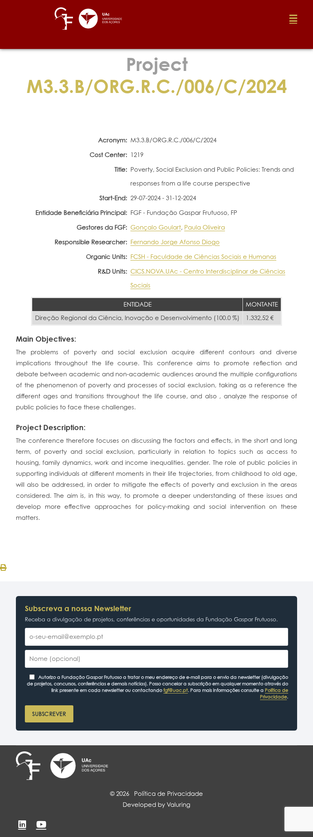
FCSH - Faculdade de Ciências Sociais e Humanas (203, 257)
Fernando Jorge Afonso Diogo (175, 242)
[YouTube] (41, 824)
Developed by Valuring (156, 804)
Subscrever (49, 714)
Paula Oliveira (204, 227)
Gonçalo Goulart (155, 227)
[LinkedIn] (22, 824)
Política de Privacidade (274, 693)
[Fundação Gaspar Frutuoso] (28, 765)
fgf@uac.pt (175, 690)
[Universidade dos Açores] (79, 765)
